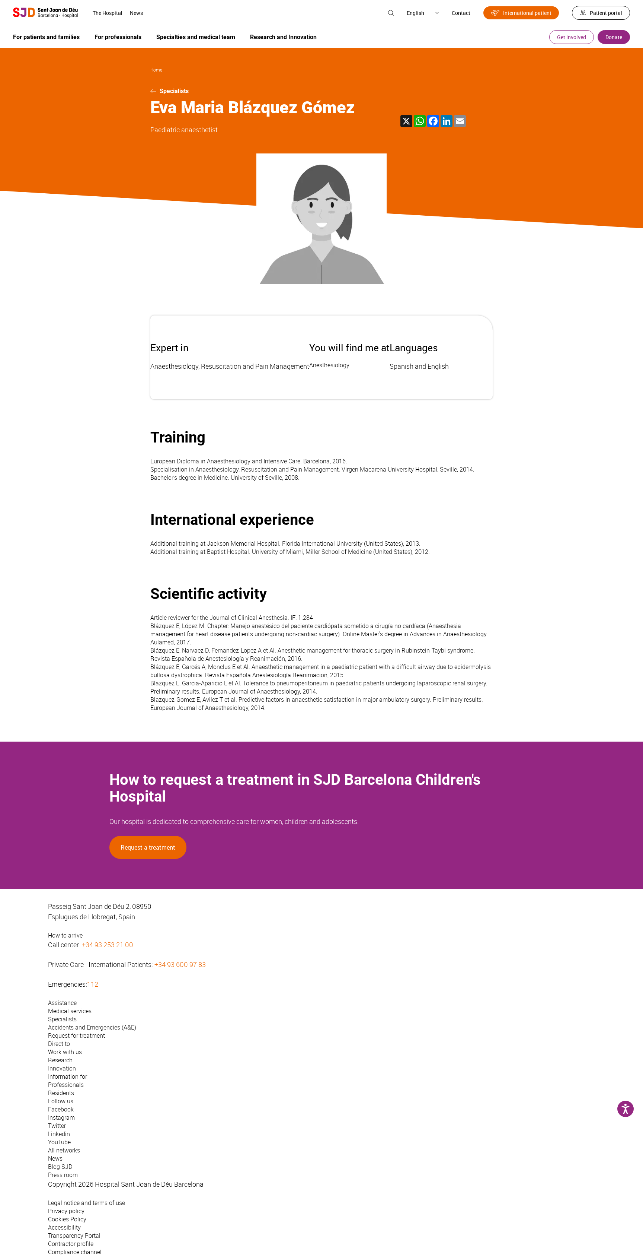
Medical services (70, 1011)
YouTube (59, 1142)
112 (92, 984)
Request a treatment (148, 847)
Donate (613, 37)
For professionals (118, 37)
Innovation (62, 1068)
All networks (64, 1150)
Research (60, 1060)
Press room (63, 1175)
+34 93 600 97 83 (180, 964)
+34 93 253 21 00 (107, 944)
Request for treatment (76, 1035)
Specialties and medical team (195, 37)
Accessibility (64, 1227)
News (136, 12)
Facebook (61, 1109)
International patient (527, 12)
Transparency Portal (74, 1235)
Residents (61, 1093)
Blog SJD (60, 1167)
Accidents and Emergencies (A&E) (92, 1027)
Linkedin (59, 1134)
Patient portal (606, 12)
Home (156, 70)
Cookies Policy (67, 1219)
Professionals (66, 1085)
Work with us (65, 1052)
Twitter (57, 1126)
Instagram (61, 1117)
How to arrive (65, 935)
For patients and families (46, 37)
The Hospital (107, 12)
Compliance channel (75, 1252)
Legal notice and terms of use (86, 1203)
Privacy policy (66, 1211)
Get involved (571, 37)
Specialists (174, 91)
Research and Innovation (283, 37)
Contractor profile (70, 1244)
